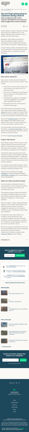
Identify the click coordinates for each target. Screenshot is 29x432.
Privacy (14, 409)
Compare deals (20, 255)
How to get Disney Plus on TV (16, 293)
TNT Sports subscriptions (15, 301)
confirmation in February (8, 175)
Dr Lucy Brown (4, 25)
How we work (14, 407)
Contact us (14, 404)
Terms (14, 411)
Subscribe (23, 360)
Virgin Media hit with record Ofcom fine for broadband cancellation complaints (18, 333)
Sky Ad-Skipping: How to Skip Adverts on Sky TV (18, 309)
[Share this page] (27, 26)
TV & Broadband (7, 9)
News (12, 9)
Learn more (21, 428)
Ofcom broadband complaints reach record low (18, 324)
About (14, 400)
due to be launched (15, 129)
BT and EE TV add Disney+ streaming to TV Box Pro (18, 340)
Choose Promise (14, 402)
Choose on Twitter (6, 234)
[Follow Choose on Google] (24, 26)
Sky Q (6, 120)
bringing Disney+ (13, 119)
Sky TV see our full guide (15, 135)
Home (2, 9)
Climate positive (14, 392)
